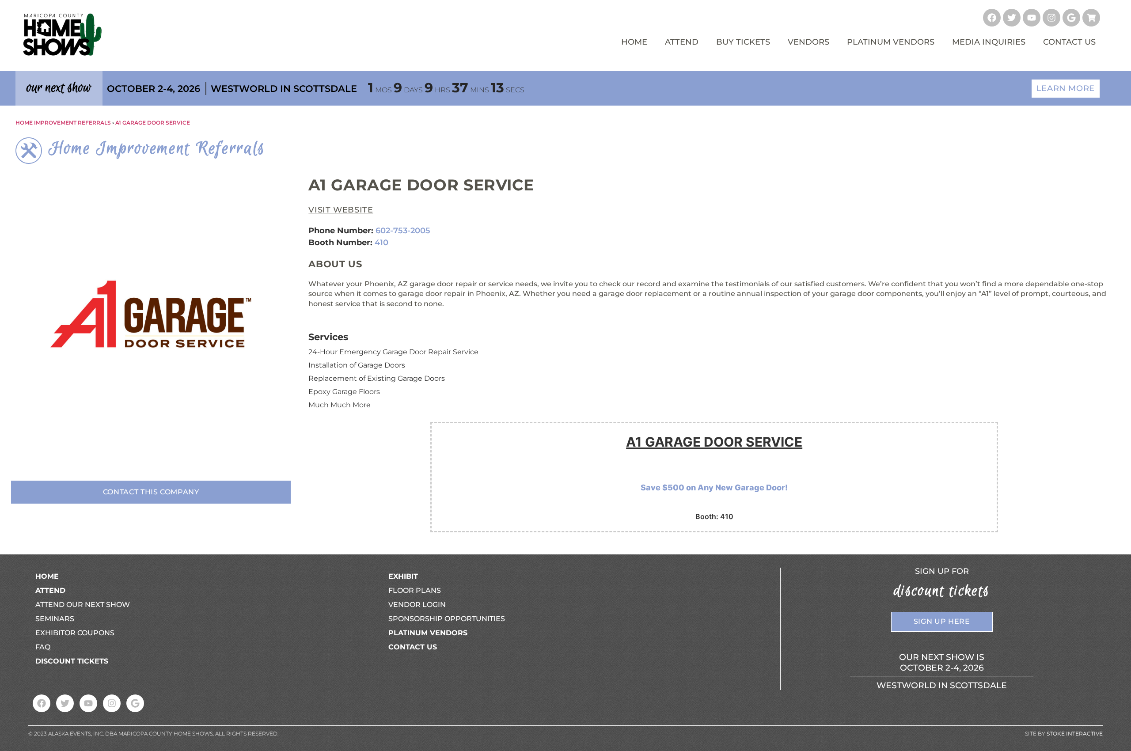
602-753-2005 (403, 230)
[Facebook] (992, 18)
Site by (1064, 733)
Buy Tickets (743, 42)
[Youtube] (1031, 18)
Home (634, 42)
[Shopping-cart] (1091, 18)
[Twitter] (1012, 18)
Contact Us (1069, 42)
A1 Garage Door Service (152, 122)
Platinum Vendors (890, 42)
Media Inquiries (988, 42)
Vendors (808, 42)
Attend (681, 42)
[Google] (1071, 18)
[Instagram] (1051, 18)
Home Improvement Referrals (63, 122)
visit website (340, 210)
